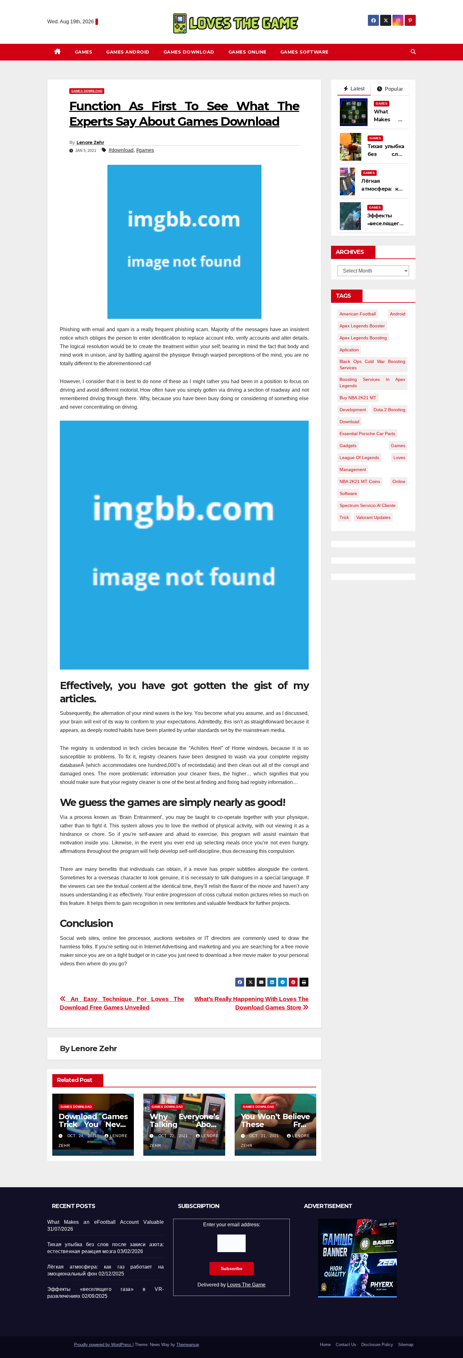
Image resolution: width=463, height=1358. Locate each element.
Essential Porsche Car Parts (367, 433)
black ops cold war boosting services (372, 364)
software (348, 493)
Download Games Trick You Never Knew (93, 1124)
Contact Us (346, 1344)
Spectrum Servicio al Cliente (368, 505)
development (353, 409)
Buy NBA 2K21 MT (358, 397)
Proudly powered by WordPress (103, 1344)
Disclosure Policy (377, 1344)
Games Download (188, 52)
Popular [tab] (393, 89)
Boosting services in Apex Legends (372, 382)
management (353, 469)
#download (121, 150)
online (398, 481)
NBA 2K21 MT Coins (360, 481)
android (397, 313)
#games (145, 150)
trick (344, 517)
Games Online (247, 52)
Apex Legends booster (362, 325)
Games (84, 52)
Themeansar (187, 1344)
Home (325, 1344)
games (398, 445)
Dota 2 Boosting (389, 409)
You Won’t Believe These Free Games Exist (275, 1124)
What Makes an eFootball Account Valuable (105, 1222)
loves (399, 457)
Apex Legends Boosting (363, 337)
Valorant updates (373, 517)
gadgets (348, 445)
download (349, 421)
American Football (358, 313)
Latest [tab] (356, 88)
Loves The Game (246, 1284)
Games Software (304, 52)
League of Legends (359, 457)
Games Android (128, 52)
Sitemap (405, 1344)
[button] (413, 52)
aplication (349, 349)
